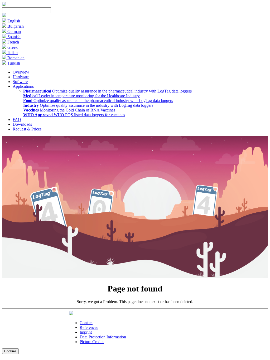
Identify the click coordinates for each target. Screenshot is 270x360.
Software (20, 81)
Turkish (13, 63)
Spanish (13, 37)
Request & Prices (27, 129)
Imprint (86, 332)
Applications (23, 86)
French (12, 42)
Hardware (21, 77)
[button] (4, 15)
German (13, 31)
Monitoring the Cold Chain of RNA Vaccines (69, 110)
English (13, 21)
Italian (12, 52)
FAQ (17, 119)
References (89, 327)
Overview (21, 72)
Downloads (22, 124)
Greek (12, 47)
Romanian (15, 58)
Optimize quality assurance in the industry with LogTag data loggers (88, 105)
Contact (86, 322)
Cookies (10, 351)
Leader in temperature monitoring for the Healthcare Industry (81, 96)
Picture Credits (92, 341)
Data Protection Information (103, 337)
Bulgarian (15, 26)
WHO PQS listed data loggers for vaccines (74, 115)
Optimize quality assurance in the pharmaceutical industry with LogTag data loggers (107, 91)
